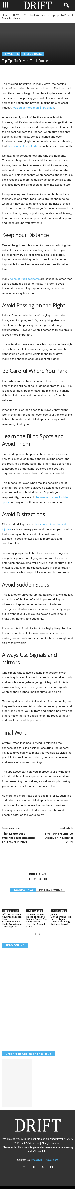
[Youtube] (45, 879)
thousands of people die (23, 146)
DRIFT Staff (37, 874)
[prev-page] (35, 934)
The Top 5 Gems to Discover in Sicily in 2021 (58, 837)
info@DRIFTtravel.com (44, 1159)
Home (5, 15)
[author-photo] (37, 860)
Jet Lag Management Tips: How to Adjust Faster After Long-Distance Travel (61, 919)
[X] (15, 71)
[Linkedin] (43, 71)
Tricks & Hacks (38, 15)
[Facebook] (6, 71)
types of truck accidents (25, 278)
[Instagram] (35, 879)
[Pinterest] (24, 71)
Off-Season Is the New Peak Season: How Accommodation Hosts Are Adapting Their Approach (12, 920)
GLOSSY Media (30, 1143)
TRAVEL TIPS (19, 15)
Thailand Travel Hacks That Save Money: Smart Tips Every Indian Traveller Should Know (36, 920)
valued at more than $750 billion (33, 107)
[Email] (52, 71)
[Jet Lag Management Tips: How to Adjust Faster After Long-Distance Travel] (62, 904)
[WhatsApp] (34, 71)
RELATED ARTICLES (23, 889)
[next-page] (40, 934)
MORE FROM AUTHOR (50, 889)
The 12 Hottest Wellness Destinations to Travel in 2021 (18, 837)
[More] (61, 71)
